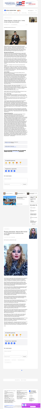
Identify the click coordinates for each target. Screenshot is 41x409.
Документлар (17, 379)
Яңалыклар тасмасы (8, 17)
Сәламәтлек (16, 12)
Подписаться (33, 406)
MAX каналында (15, 151)
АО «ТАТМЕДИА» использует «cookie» (9, 405)
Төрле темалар (23, 379)
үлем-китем (14, 359)
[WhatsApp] (14, 171)
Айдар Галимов (7, 359)
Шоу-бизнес (10, 12)
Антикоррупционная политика (8, 405)
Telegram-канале (8, 142)
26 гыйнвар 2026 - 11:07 (7, 24)
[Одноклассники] (9, 171)
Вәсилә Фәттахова (21, 359)
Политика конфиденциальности (8, 407)
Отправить (24, 184)
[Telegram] (11, 171)
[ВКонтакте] (6, 171)
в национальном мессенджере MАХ (10, 146)
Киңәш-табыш (24, 12)
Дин (19, 12)
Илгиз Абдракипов (8, 362)
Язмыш (5, 12)
